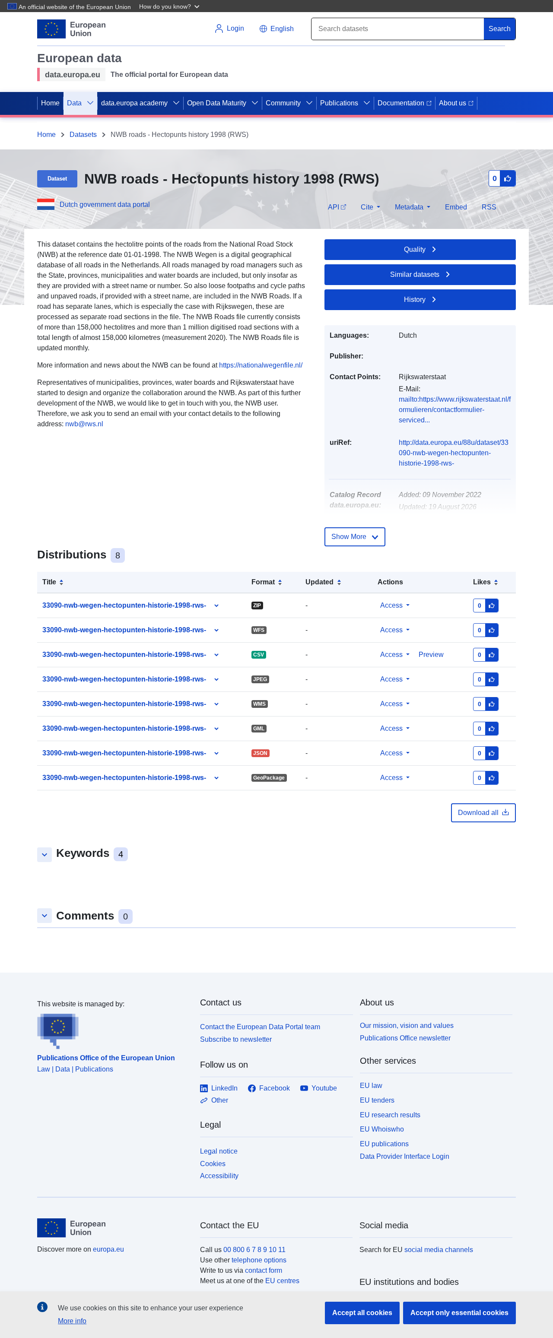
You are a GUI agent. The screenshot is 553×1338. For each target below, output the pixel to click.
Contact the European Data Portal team (260, 1026)
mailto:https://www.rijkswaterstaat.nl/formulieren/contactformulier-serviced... (455, 410)
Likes (482, 582)
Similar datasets (414, 274)
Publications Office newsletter (405, 1038)
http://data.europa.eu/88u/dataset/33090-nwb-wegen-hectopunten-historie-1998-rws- (454, 453)
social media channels (438, 1249)
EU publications (384, 1144)
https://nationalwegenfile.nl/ (260, 365)
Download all (478, 812)
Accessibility (219, 1175)
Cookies (213, 1163)
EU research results (390, 1115)
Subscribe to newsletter (236, 1039)
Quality (415, 249)
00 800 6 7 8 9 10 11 (254, 1249)
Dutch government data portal (105, 204)
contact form (263, 1270)
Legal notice (219, 1151)
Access (391, 605)
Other (219, 1100)
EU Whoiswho (382, 1129)
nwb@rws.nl (84, 424)
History (415, 299)
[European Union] (113, 1227)
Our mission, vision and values (407, 1025)
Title (49, 582)
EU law (371, 1085)
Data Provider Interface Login (404, 1156)
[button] (170, 6)
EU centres (282, 1280)
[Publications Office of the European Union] (113, 1029)
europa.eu (108, 1249)
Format (263, 582)
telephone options (259, 1260)
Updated (319, 582)
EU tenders (377, 1100)
